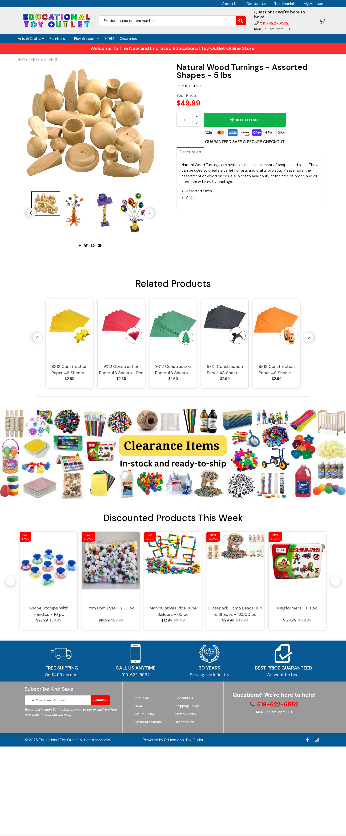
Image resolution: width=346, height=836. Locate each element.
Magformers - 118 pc (297, 608)
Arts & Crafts (30, 38)
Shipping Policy (187, 706)
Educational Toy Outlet (58, 739)
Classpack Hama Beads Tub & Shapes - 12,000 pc (235, 611)
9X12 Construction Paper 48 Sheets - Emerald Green (173, 370)
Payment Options (148, 722)
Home (23, 59)
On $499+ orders (62, 675)
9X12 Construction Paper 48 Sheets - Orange (277, 370)
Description (190, 151)
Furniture (58, 38)
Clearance (128, 38)
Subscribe (100, 700)
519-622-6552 (274, 23)
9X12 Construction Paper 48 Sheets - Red (121, 370)
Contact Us (256, 4)
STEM (109, 38)
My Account (314, 4)
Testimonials (285, 4)
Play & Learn (85, 38)
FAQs (138, 706)
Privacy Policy (186, 714)
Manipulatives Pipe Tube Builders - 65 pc (173, 611)
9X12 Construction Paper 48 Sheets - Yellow (70, 370)
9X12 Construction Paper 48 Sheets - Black (225, 370)
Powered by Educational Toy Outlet (173, 739)
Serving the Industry (209, 675)
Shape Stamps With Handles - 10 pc (48, 611)
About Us (230, 4)
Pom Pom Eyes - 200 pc (111, 608)
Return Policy (144, 714)
